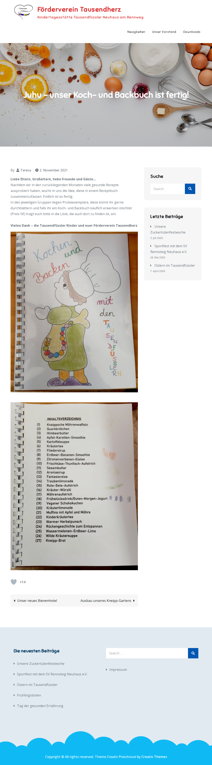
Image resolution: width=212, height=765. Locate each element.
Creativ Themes (154, 756)
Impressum (118, 669)
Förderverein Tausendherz (79, 9)
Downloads (191, 32)
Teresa (25, 170)
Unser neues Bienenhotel (37, 600)
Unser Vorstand (164, 32)
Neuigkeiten (136, 32)
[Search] (190, 189)
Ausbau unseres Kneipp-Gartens (106, 600)
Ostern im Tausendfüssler (174, 265)
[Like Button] (14, 582)
